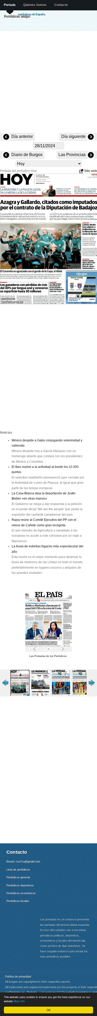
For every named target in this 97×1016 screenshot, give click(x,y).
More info (19, 1001)
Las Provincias (72, 154)
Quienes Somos (35, 5)
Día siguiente (74, 136)
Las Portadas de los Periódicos (47, 656)
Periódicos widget (17, 16)
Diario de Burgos (26, 154)
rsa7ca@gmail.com (28, 861)
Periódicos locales (17, 901)
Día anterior (21, 136)
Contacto (61, 5)
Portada (10, 5)
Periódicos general (18, 877)
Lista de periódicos (18, 869)
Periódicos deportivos (20, 885)
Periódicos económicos (21, 893)
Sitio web (90, 171)
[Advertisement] (48, 82)
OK (48, 1010)
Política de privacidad (18, 976)
